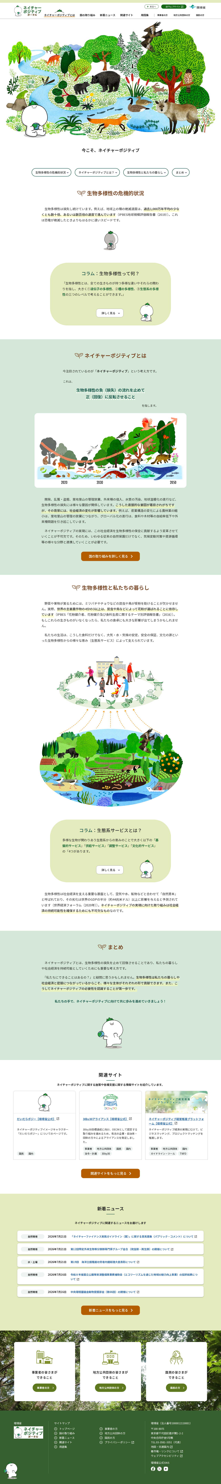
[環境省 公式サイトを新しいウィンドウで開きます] (197, 6)
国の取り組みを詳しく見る (108, 556)
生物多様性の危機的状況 (50, 172)
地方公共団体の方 (109, 1387)
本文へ (153, 6)
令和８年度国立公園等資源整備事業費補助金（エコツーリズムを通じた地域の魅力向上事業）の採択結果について (134, 1277)
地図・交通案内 (160, 1446)
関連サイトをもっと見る (108, 1173)
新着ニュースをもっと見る (108, 1310)
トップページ (67, 1428)
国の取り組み (67, 1433)
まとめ (180, 172)
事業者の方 (43, 1387)
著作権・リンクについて (165, 1451)
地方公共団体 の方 (115, 1433)
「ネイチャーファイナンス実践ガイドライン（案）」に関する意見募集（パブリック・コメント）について (132, 1236)
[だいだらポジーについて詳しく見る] (10, 1470)
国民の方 (175, 1387)
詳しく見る (108, 313)
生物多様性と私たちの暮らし (145, 172)
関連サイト (65, 1442)
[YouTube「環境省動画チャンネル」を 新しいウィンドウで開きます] (166, 1470)
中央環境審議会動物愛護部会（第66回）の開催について (103, 1292)
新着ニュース (67, 1437)
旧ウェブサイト (173, 6)
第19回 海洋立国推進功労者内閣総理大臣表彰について (103, 1262)
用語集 (63, 1446)
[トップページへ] (28, 11)
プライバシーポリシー (118, 1442)
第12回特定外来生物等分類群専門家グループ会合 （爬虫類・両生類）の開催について (120, 1249)
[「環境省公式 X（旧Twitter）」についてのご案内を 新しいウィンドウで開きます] (159, 1470)
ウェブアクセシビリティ (165, 1456)
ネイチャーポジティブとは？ (96, 172)
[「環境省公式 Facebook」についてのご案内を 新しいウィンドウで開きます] (153, 1470)
